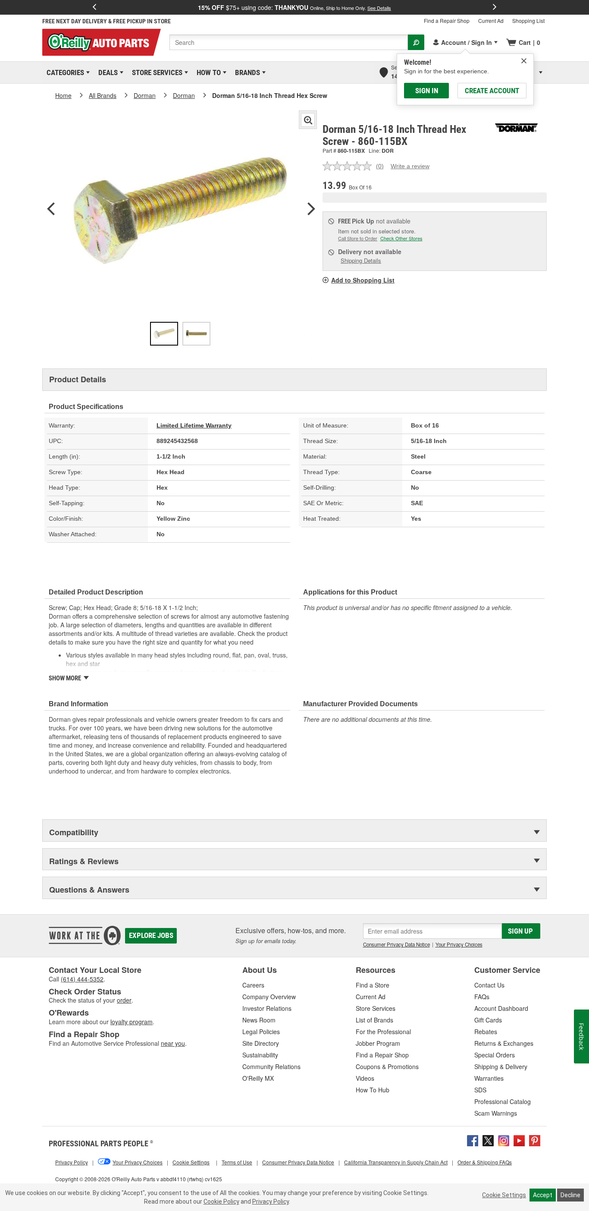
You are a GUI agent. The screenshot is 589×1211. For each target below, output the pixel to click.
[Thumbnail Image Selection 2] (196, 334)
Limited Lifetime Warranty (194, 425)
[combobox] (288, 42)
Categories (64, 72)
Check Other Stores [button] (401, 238)
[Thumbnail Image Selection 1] (164, 334)
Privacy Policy (270, 1201)
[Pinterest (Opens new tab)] (534, 1139)
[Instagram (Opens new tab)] (503, 1139)
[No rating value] (349, 166)
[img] (523, 60)
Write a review (410, 166)
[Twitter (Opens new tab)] (488, 1139)
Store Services (155, 72)
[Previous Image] (51, 209)
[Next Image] (311, 209)
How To (207, 72)
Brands (246, 72)
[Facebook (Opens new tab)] (472, 1139)
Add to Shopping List (363, 280)
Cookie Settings (504, 1195)
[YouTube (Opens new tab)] (519, 1139)
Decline (570, 1195)
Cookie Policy (221, 1201)
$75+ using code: (294, 7)
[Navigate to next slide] (494, 7)
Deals (106, 72)
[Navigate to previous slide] (94, 7)
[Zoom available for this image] (308, 120)
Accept (542, 1195)
